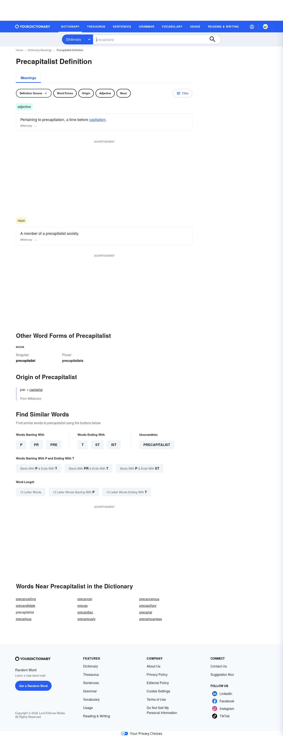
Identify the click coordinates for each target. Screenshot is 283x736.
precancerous (149, 598)
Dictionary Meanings (40, 50)
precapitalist (156, 444)
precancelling (26, 598)
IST (113, 444)
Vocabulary (91, 699)
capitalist (35, 389)
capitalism (97, 119)
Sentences (91, 682)
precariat (145, 612)
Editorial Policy (158, 682)
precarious (23, 618)
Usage (88, 707)
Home (19, 50)
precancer (84, 598)
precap (82, 605)
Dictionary (73, 39)
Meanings (28, 77)
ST (97, 444)
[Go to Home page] (32, 26)
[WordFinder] (265, 26)
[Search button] (214, 39)
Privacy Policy (157, 674)
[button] (251, 26)
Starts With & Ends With (38, 468)
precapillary (147, 605)
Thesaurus (91, 674)
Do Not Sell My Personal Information (162, 710)
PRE (53, 444)
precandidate (25, 605)
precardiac (85, 612)
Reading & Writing (96, 716)
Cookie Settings (158, 691)
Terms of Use (156, 699)
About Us (153, 666)
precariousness (150, 618)
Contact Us (218, 666)
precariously (86, 618)
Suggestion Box (222, 674)
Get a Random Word (33, 686)
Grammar (90, 691)
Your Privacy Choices (146, 733)
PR (36, 444)
